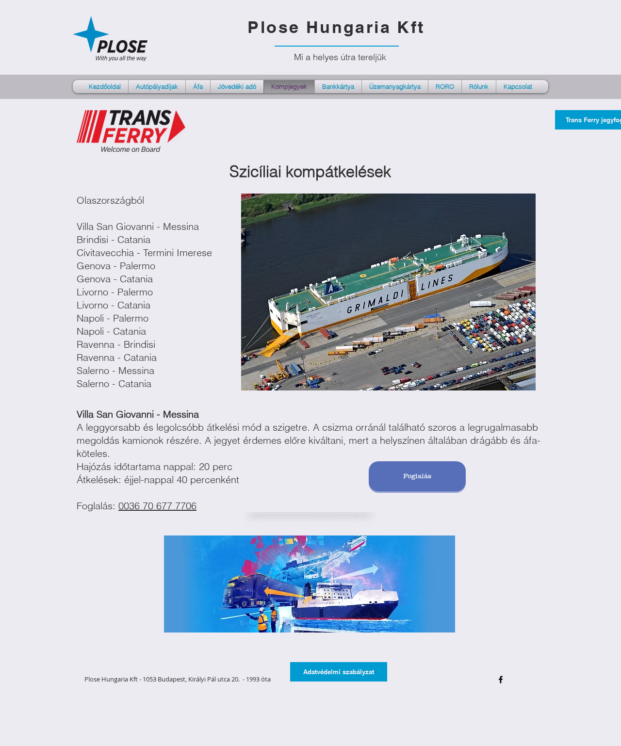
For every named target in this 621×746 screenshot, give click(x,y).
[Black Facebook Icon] (501, 679)
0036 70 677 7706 (157, 506)
